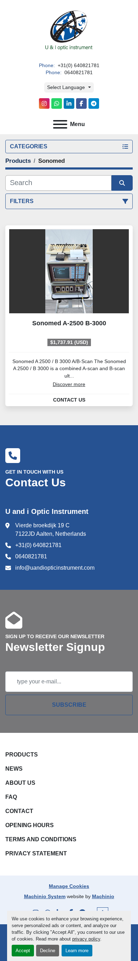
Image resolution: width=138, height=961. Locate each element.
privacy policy (86, 939)
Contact (19, 811)
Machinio (103, 896)
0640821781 (78, 72)
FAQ (11, 797)
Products (21, 755)
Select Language (66, 87)
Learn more (76, 950)
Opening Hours (29, 825)
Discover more (69, 384)
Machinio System (44, 896)
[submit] (122, 183)
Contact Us (69, 400)
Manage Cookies (69, 886)
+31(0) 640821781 (77, 65)
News (14, 769)
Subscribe (69, 705)
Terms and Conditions (40, 839)
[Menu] (60, 124)
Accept (23, 950)
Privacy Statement (36, 853)
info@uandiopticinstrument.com (54, 568)
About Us (20, 783)
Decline (47, 950)
